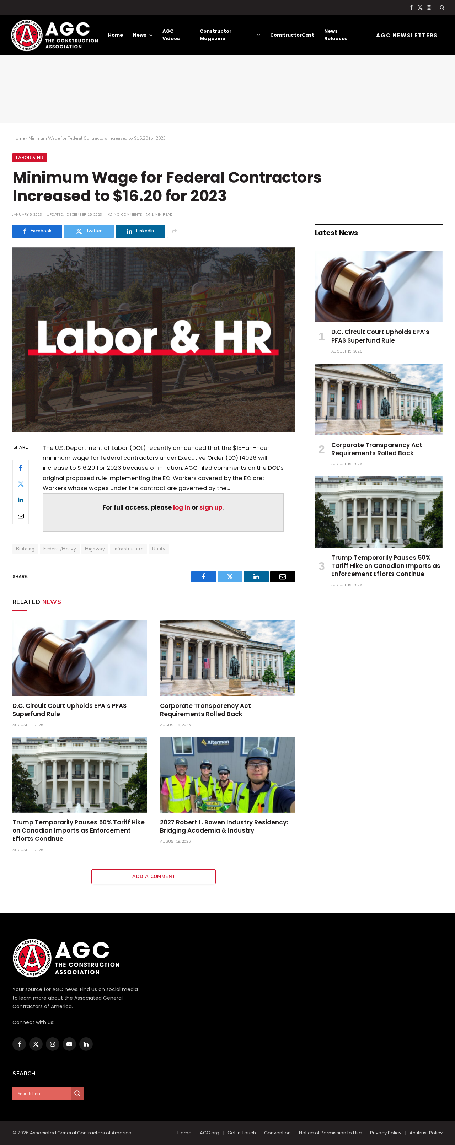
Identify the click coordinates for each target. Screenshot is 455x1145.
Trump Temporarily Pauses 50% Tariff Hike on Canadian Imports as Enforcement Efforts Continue (78, 830)
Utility (158, 549)
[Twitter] (20, 483)
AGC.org (209, 1132)
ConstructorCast (292, 35)
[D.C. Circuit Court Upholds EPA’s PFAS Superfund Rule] (79, 658)
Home (115, 35)
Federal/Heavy (59, 549)
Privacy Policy (385, 1132)
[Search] (441, 7)
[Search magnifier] (77, 1093)
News (139, 35)
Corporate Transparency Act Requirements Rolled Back (205, 710)
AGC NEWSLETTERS (407, 35)
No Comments (128, 214)
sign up (210, 508)
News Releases (336, 35)
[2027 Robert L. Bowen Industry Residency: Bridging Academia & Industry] (227, 775)
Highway (95, 549)
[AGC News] (54, 35)
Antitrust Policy (426, 1132)
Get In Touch (242, 1132)
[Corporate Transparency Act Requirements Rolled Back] (227, 658)
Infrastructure (128, 549)
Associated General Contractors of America (81, 1132)
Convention (277, 1132)
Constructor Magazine (215, 35)
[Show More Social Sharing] (174, 231)
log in (181, 508)
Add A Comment (153, 876)
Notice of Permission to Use (330, 1132)
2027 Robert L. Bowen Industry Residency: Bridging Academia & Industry (224, 826)
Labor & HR (29, 158)
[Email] (20, 515)
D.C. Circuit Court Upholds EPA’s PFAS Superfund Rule (69, 710)
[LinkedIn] (20, 499)
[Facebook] (20, 467)
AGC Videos (171, 35)
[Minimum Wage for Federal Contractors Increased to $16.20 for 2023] (153, 339)
